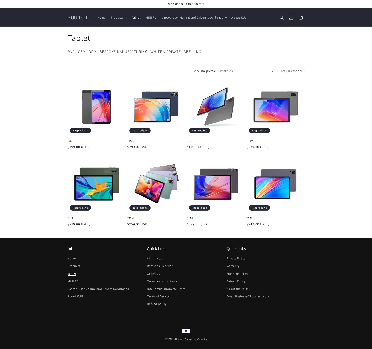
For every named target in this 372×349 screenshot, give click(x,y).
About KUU (75, 296)
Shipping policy (237, 274)
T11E (71, 218)
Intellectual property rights (166, 289)
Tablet (72, 274)
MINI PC (73, 281)
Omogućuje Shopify (196, 339)
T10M (249, 141)
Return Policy (236, 281)
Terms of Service (158, 296)
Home (72, 258)
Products (74, 266)
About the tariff (237, 289)
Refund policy (156, 304)
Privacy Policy (236, 258)
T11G (190, 218)
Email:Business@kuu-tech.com (248, 296)
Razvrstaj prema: (204, 71)
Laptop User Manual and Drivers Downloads (98, 289)
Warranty (233, 266)
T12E (249, 218)
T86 (70, 141)
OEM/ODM (154, 274)
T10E (190, 141)
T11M (130, 218)
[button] (118, 17)
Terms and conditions (162, 281)
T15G (130, 141)
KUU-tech (179, 339)
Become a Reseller (160, 266)
